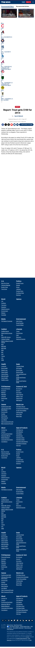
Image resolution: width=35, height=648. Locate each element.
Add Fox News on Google (26, 124)
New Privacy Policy (18, 625)
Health (3, 364)
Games (3, 404)
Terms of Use (10, 625)
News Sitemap (27, 628)
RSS (23, 620)
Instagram (8, 620)
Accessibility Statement (18, 628)
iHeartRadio (32, 620)
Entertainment (21, 319)
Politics (18, 281)
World (3, 299)
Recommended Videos (7, 6)
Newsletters (26, 620)
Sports (17, 106)
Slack (20, 620)
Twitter (5, 124)
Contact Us (9, 628)
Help (32, 626)
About (3, 428)
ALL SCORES (4, 100)
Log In (23, 2)
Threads (8, 124)
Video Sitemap (10, 629)
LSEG (30, 640)
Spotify (29, 620)
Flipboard (11, 124)
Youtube (11, 620)
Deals (18, 364)
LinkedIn (17, 620)
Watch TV (28, 2)
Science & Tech (21, 386)
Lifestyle (19, 329)
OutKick (4, 329)
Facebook (3, 124)
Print (14, 124)
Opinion (18, 299)
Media (3, 319)
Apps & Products (21, 428)
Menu (33, 2)
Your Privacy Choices (14, 626)
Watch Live (20, 404)
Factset (27, 636)
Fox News (5, 2)
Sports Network (18, 116)
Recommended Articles (22, 6)
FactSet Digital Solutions (21, 638)
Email (17, 124)
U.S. (2, 281)
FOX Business (5, 386)
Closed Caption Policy (25, 626)
